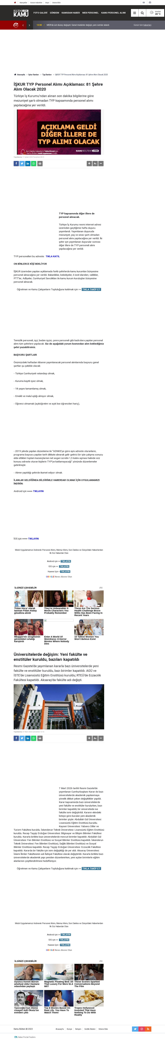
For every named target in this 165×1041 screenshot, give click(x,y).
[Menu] (134, 13)
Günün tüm (142, 25)
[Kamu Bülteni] (21, 13)
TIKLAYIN (65, 561)
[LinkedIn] (27, 163)
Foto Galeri (40, 12)
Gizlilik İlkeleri (89, 1029)
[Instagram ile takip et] (141, 1029)
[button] (89, 163)
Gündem (54, 12)
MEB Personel (90, 12)
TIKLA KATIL (53, 256)
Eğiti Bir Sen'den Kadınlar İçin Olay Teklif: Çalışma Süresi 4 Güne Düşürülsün (80, 25)
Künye (69, 1029)
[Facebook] (16, 163)
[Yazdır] (40, 163)
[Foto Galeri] (149, 2)
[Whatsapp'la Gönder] (33, 163)
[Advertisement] (82, 51)
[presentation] (23, 25)
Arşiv (47, 3)
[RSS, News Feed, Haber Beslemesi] (148, 1029)
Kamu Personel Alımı (113, 12)
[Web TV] (143, 2)
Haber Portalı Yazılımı (26, 1037)
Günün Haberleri (36, 3)
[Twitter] (22, 163)
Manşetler (23, 3)
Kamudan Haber (71, 12)
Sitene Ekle (56, 3)
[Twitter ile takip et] (135, 1029)
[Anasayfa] (15, 3)
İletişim (78, 1029)
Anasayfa (60, 1029)
